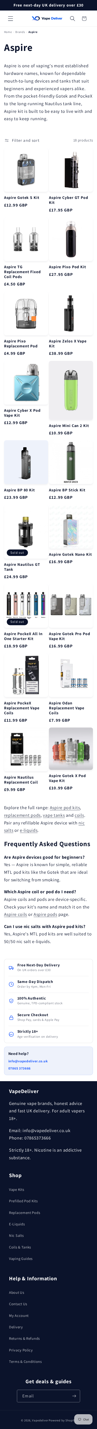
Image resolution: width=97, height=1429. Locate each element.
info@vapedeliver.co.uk (28, 1061)
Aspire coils (15, 914)
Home (8, 32)
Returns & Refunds (24, 1338)
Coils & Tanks (20, 1247)
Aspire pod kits (65, 807)
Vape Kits (16, 1189)
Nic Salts (16, 1235)
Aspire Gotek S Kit (21, 197)
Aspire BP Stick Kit (67, 490)
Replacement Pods (24, 1212)
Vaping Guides (21, 1258)
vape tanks (54, 815)
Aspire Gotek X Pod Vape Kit (67, 778)
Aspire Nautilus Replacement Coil (21, 780)
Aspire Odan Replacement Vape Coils (66, 708)
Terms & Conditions (25, 1361)
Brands (20, 32)
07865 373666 (19, 1068)
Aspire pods (45, 914)
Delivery (16, 1326)
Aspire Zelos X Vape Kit (68, 344)
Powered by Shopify (62, 1420)
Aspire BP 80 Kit (19, 490)
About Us (16, 1292)
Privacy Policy (21, 1350)
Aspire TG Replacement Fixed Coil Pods (22, 271)
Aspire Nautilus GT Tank (22, 567)
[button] (10, 18)
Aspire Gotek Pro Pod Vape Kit (69, 636)
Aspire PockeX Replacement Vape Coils (21, 708)
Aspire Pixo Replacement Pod (21, 344)
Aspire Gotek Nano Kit (70, 554)
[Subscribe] (74, 1396)
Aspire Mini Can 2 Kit (69, 425)
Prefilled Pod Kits (23, 1200)
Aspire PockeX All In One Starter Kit (23, 636)
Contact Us (18, 1303)
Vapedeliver (40, 1420)
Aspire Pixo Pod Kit (67, 266)
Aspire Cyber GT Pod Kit (68, 200)
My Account (19, 1315)
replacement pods (22, 815)
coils (79, 815)
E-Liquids (17, 1224)
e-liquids (28, 830)
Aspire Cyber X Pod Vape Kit (22, 413)
